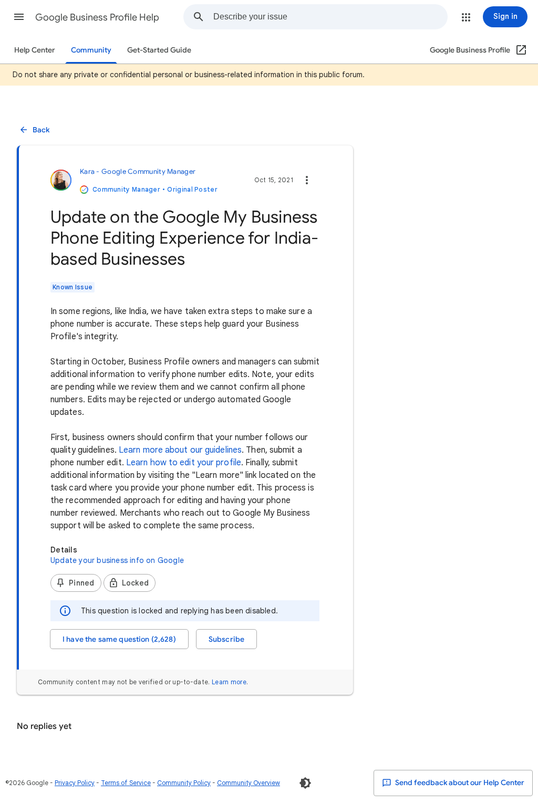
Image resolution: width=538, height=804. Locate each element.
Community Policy (184, 783)
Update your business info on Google (117, 560)
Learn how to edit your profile (183, 462)
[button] (19, 16)
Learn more (229, 682)
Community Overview (248, 783)
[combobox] (330, 17)
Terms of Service (126, 783)
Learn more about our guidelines (180, 450)
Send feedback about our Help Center (459, 782)
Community (91, 50)
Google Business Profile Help (97, 17)
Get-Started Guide (159, 50)
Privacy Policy (75, 783)
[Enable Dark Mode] (305, 783)
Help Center (34, 50)
